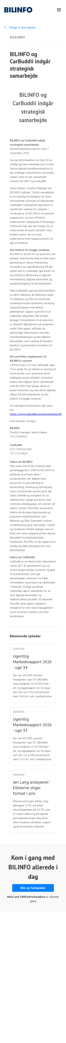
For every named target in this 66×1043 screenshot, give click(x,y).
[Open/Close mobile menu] (59, 10)
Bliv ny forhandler (33, 888)
